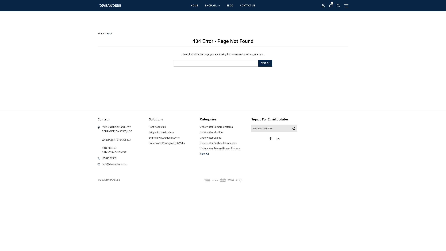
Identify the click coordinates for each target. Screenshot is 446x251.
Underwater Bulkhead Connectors (218, 143)
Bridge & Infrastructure (161, 132)
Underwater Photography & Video (167, 143)
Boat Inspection (157, 127)
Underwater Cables (210, 137)
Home (194, 5)
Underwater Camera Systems (216, 127)
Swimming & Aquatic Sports (164, 137)
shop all (211, 5)
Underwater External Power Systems (220, 148)
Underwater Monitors (211, 132)
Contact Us (247, 5)
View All (204, 154)
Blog (230, 5)
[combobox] (216, 63)
